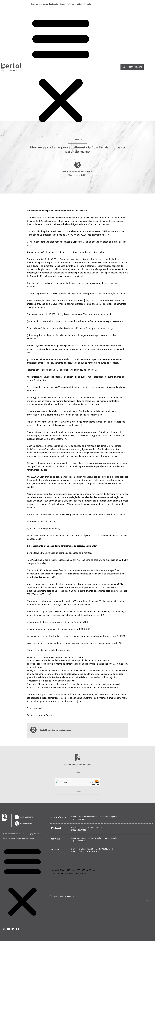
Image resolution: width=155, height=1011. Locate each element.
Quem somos (36, 4)
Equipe (62, 4)
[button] (61, 70)
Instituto (79, 4)
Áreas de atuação (50, 4)
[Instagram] (3, 929)
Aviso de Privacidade (25, 839)
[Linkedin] (12, 929)
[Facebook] (17, 929)
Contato (87, 4)
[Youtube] (8, 929)
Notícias (70, 4)
